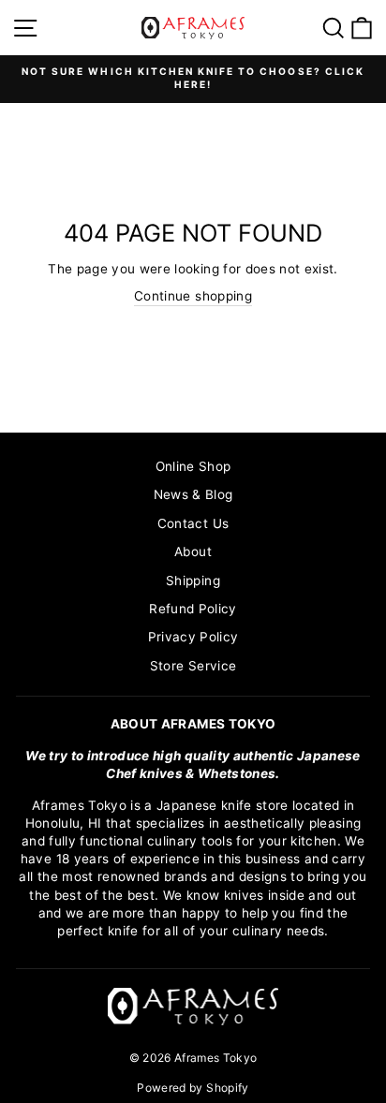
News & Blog (193, 494)
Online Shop (193, 466)
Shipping (193, 580)
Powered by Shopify (192, 1088)
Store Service (193, 665)
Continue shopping (193, 295)
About (193, 551)
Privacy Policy (193, 636)
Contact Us (193, 523)
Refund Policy (192, 608)
